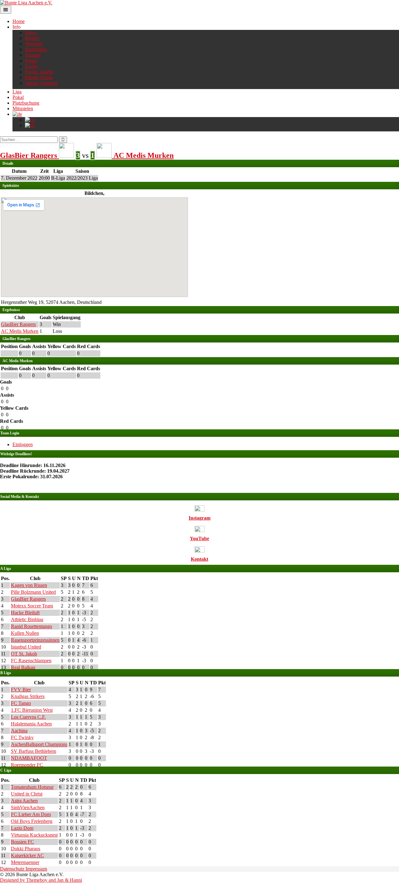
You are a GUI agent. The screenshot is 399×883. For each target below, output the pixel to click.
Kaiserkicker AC (27, 855)
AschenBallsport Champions (39, 744)
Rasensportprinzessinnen (35, 640)
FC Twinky (22, 737)
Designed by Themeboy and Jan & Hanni (41, 880)
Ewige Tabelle (39, 71)
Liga (17, 91)
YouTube (199, 538)
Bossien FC (22, 841)
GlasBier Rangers (18, 324)
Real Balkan (23, 667)
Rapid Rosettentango (31, 626)
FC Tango (21, 703)
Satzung (33, 55)
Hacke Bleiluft (25, 612)
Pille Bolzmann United (33, 592)
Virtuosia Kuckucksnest (34, 835)
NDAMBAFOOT (29, 758)
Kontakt (199, 559)
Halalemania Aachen (31, 723)
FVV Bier (21, 689)
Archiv (32, 66)
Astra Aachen (24, 800)
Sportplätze (36, 49)
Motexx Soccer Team (32, 605)
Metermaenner (25, 862)
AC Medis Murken (19, 331)
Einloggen (22, 444)
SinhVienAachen (28, 807)
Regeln (32, 38)
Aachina (19, 730)
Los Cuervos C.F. (28, 717)
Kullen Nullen (25, 633)
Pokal (18, 97)
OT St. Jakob (24, 653)
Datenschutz (13, 868)
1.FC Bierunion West (32, 710)
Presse (31, 60)
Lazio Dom (22, 828)
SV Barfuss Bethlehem (33, 751)
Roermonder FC (27, 764)
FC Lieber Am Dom (31, 814)
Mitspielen (22, 108)
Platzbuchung (25, 103)
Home (18, 21)
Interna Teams (39, 77)
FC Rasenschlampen (31, 660)
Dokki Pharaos (25, 848)
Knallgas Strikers (28, 696)
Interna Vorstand (41, 83)
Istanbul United (26, 646)
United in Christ (26, 793)
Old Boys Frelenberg (31, 821)
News (30, 32)
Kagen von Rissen (29, 585)
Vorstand (33, 43)
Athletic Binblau (27, 619)
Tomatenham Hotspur (32, 787)
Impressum (36, 868)
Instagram (199, 518)
